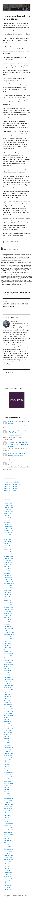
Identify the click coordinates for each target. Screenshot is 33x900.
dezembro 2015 (8, 751)
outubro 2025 (8, 509)
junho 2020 (7, 645)
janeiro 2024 (8, 554)
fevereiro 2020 (8, 654)
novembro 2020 (9, 634)
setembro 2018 (8, 690)
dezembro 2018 (8, 683)
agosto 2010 (7, 881)
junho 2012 (7, 840)
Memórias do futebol (10, 490)
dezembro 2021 (8, 607)
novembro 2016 (8, 728)
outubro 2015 (8, 755)
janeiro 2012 (8, 851)
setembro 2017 (8, 715)
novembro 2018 (8, 685)
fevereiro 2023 (8, 577)
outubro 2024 (8, 535)
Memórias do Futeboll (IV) (12, 482)
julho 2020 (7, 643)
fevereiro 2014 (8, 798)
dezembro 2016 (8, 726)
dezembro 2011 (8, 853)
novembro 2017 (8, 711)
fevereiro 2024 (8, 552)
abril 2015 (7, 768)
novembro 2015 (8, 753)
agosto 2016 (7, 734)
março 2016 (7, 745)
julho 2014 (7, 787)
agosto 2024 (8, 539)
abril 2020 (7, 649)
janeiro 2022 (8, 605)
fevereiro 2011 (8, 872)
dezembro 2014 (8, 777)
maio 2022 (7, 596)
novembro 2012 (8, 830)
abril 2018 (7, 700)
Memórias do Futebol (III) (12, 484)
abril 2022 (7, 598)
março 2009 (8, 889)
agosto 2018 (7, 692)
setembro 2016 (8, 732)
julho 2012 (7, 838)
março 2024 (7, 549)
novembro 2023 (9, 558)
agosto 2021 (7, 615)
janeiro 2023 (8, 579)
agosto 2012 (7, 836)
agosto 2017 (7, 717)
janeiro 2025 (8, 528)
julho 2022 (7, 592)
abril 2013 (7, 819)
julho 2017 (7, 719)
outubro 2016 (8, 730)
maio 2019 (7, 673)
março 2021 (7, 626)
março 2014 (7, 796)
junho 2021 (7, 620)
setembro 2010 (8, 879)
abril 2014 (7, 794)
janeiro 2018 (8, 707)
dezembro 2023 (8, 556)
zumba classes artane (14, 421)
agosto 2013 (7, 811)
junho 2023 (7, 569)
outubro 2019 (8, 662)
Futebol (19, 241)
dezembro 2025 (8, 505)
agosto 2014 (7, 785)
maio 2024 (7, 545)
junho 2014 (7, 789)
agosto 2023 (7, 564)
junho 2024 (7, 543)
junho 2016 (7, 738)
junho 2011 (7, 866)
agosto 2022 (7, 590)
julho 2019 (7, 668)
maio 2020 (7, 647)
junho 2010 (7, 885)
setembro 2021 (8, 613)
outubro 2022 (8, 586)
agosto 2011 (7, 862)
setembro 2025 (8, 511)
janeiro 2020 (8, 656)
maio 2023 (7, 571)
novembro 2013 (8, 804)
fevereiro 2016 (8, 747)
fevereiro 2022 (8, 603)
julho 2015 (7, 762)
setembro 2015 (8, 758)
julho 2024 (7, 541)
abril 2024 (7, 547)
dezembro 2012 (8, 828)
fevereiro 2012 (8, 849)
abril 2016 (7, 743)
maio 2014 (7, 791)
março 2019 (7, 677)
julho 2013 (7, 813)
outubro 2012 (8, 832)
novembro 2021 (8, 609)
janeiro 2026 (8, 503)
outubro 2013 (8, 806)
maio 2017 (7, 724)
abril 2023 (7, 573)
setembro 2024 (8, 537)
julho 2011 (7, 864)
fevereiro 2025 (8, 526)
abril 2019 (7, 675)
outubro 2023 (8, 560)
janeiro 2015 (7, 775)
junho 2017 (7, 721)
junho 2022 (7, 594)
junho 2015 (7, 764)
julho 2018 (7, 694)
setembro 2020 (8, 639)
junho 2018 (7, 696)
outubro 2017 (8, 713)
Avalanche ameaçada (14, 435)
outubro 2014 (8, 781)
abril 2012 (7, 845)
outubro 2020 (8, 637)
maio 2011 (7, 868)
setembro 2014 (8, 783)
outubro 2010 (8, 876)
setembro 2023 (8, 562)
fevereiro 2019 (8, 679)
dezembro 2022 (8, 581)
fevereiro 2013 (8, 823)
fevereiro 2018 (8, 704)
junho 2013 (7, 815)
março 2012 (7, 847)
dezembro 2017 (8, 709)
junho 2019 (7, 670)
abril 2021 (7, 624)
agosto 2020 (8, 641)
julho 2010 (7, 883)
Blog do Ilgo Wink (7, 895)
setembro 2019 (8, 664)
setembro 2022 (8, 588)
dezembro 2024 (9, 530)
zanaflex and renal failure (16, 463)
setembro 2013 (8, 808)
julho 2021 (7, 617)
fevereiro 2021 (8, 628)
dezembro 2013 (8, 802)
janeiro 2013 (8, 825)
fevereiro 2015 (8, 772)
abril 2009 (7, 887)
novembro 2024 (9, 533)
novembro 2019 (8, 660)
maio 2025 (7, 520)
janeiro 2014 (8, 800)
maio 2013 (7, 817)
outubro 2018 (8, 687)
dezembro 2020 (9, 632)
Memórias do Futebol (10, 486)
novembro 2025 (9, 507)
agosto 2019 (7, 666)
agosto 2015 (7, 760)
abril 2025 (7, 522)
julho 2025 (7, 516)
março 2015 (7, 770)
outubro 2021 (8, 611)
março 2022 (7, 600)
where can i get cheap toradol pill (18, 453)
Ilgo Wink (7, 241)
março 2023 (7, 575)
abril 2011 (7, 870)
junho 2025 (7, 518)
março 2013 (7, 821)
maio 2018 (7, 698)
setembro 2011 (8, 859)
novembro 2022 (9, 583)
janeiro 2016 (8, 749)
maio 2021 (7, 622)
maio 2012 (7, 842)
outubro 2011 (8, 857)
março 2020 (7, 651)
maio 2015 (7, 766)
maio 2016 (7, 741)
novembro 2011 (8, 855)
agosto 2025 (7, 513)
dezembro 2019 (8, 658)
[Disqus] (16, 266)
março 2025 (7, 524)
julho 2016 (7, 736)
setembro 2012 (8, 834)
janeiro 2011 (7, 874)
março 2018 (7, 702)
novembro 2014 (8, 779)
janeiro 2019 (8, 681)
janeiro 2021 (8, 630)
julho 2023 (7, 566)
